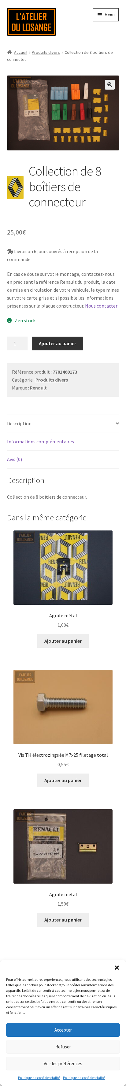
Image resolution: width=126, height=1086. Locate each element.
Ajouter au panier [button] (63, 641)
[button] (117, 968)
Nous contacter (101, 306)
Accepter (63, 1030)
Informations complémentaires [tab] (40, 441)
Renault (38, 388)
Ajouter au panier (57, 343)
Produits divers (46, 52)
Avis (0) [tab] (14, 459)
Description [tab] (19, 423)
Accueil (20, 52)
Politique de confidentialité (39, 1077)
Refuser (63, 1047)
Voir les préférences (63, 1063)
